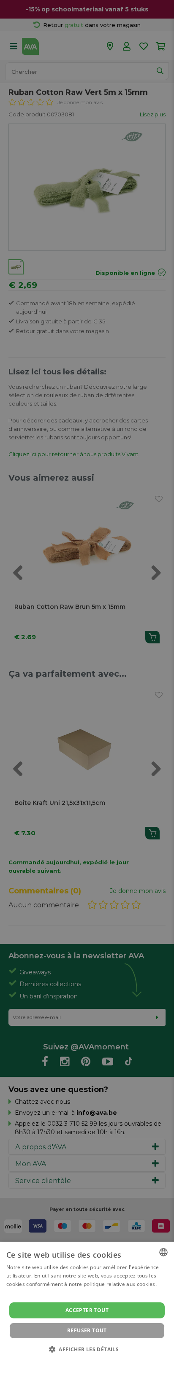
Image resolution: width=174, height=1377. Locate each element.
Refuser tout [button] (87, 1330)
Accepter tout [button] (87, 1310)
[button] (87, 1349)
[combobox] (163, 1252)
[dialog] (87, 1309)
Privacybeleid (81, 1361)
